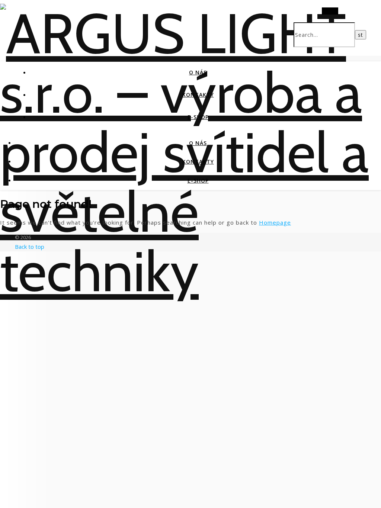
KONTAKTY (198, 94)
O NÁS (198, 72)
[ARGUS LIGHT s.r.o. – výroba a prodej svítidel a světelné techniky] (190, 271)
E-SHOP (198, 116)
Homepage (275, 222)
